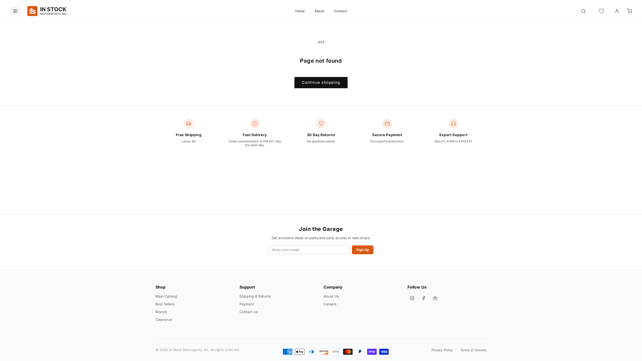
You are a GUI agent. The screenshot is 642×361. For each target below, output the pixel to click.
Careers (330, 304)
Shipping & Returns (255, 296)
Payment (246, 304)
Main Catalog (166, 296)
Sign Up (362, 250)
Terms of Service (473, 350)
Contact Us (248, 312)
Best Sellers (165, 304)
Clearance (163, 319)
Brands (161, 312)
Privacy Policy (442, 350)
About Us (331, 296)
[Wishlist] (601, 11)
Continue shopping (321, 82)
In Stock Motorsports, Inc (189, 350)
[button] (629, 11)
